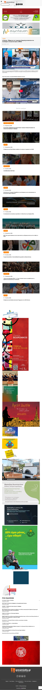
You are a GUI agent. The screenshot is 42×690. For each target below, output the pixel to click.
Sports (5, 144)
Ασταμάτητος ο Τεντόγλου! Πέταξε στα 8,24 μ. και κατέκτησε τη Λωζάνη (14, 620)
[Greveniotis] (9, 2)
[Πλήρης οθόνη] (38, 479)
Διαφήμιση (34, 681)
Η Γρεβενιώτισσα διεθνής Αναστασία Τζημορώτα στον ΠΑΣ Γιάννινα (16, 300)
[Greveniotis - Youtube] (20, 4)
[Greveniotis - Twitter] (18, 4)
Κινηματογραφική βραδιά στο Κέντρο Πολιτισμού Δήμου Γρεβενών (13, 630)
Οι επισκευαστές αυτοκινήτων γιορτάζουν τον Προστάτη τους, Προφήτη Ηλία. (18, 213)
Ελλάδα (5, 230)
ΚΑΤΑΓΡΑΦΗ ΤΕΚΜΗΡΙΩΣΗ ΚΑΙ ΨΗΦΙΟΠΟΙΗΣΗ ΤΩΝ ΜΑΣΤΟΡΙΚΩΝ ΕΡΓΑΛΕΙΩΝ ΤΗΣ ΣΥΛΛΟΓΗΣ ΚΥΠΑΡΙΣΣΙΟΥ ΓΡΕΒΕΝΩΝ (19, 128)
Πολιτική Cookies (28, 681)
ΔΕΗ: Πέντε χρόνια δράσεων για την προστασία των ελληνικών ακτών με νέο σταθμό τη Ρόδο (20, 236)
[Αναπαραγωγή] (3, 479)
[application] (21, 469)
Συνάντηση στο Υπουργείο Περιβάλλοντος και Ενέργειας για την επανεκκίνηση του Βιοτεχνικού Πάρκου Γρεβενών (19, 193)
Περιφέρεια (6, 252)
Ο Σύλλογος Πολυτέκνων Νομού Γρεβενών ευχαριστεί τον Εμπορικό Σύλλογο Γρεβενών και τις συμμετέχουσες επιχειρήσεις (18, 627)
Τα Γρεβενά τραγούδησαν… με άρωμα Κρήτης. (10, 623)
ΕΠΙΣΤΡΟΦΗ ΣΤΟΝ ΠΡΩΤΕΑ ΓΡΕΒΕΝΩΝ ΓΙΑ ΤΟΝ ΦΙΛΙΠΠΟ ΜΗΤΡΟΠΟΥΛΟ (14, 603)
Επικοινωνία (21, 682)
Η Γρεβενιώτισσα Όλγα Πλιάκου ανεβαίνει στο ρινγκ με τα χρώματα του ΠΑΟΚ (18, 149)
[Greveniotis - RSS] (22, 4)
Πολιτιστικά (11, 123)
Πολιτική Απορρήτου (19, 681)
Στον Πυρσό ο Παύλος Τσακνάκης (8, 600)
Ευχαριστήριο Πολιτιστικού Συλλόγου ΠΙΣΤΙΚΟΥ (10, 633)
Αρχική (7, 681)
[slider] (20, 479)
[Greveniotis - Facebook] (16, 4)
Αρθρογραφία (6, 166)
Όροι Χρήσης (12, 681)
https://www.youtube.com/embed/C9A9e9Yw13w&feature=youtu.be (13, 76)
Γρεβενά (5, 123)
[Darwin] (23, 688)
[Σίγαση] (36, 479)
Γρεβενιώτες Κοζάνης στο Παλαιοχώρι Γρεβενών (10, 613)
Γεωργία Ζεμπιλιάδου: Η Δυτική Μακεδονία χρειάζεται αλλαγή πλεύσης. (17, 256)
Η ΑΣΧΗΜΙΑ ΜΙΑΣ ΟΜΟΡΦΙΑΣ (9, 170)
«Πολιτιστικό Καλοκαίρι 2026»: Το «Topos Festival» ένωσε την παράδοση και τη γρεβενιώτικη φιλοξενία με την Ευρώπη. (18, 279)
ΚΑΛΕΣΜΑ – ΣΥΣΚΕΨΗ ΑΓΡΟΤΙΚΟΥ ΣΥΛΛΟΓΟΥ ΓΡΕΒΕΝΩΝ (11, 606)
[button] (21, 470)
